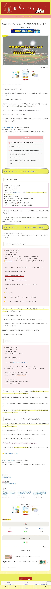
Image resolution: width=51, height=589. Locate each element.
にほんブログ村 (6, 477)
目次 (24, 137)
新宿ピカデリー (13, 157)
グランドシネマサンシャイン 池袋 (17, 154)
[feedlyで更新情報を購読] (24, 542)
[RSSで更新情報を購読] (27, 542)
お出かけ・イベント (7, 519)
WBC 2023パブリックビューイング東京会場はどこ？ (23, 142)
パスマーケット (17, 192)
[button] (40, 531)
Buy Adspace (25, 584)
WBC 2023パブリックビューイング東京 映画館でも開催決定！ (25, 150)
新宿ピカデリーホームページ (21, 362)
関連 (11, 163)
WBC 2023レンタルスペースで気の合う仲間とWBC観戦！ (23, 160)
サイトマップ (25, 582)
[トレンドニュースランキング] (5, 481)
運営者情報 (9, 582)
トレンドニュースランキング (9, 483)
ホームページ (8, 261)
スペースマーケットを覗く (11, 453)
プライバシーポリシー (9, 584)
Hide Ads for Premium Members (41, 584)
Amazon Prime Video (8, 127)
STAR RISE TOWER (14, 146)
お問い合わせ (41, 582)
